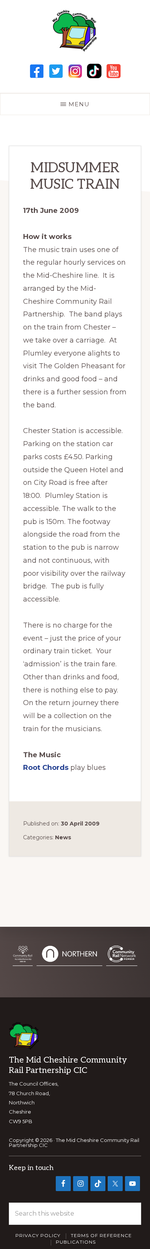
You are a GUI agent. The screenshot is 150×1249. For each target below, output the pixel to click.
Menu (79, 104)
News (63, 837)
